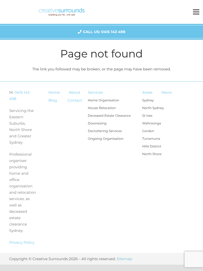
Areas (147, 92)
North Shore (152, 154)
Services (95, 92)
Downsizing (97, 123)
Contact (74, 100)
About (74, 92)
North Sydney (153, 108)
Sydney (148, 100)
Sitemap (124, 258)
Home (54, 92)
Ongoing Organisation (105, 139)
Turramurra (151, 139)
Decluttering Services (105, 131)
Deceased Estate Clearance (109, 116)
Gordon (148, 131)
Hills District (151, 146)
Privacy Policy (21, 242)
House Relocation (102, 108)
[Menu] (196, 12)
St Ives (147, 116)
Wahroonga (151, 123)
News (166, 92)
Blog (52, 100)
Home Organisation (103, 100)
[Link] (62, 12)
